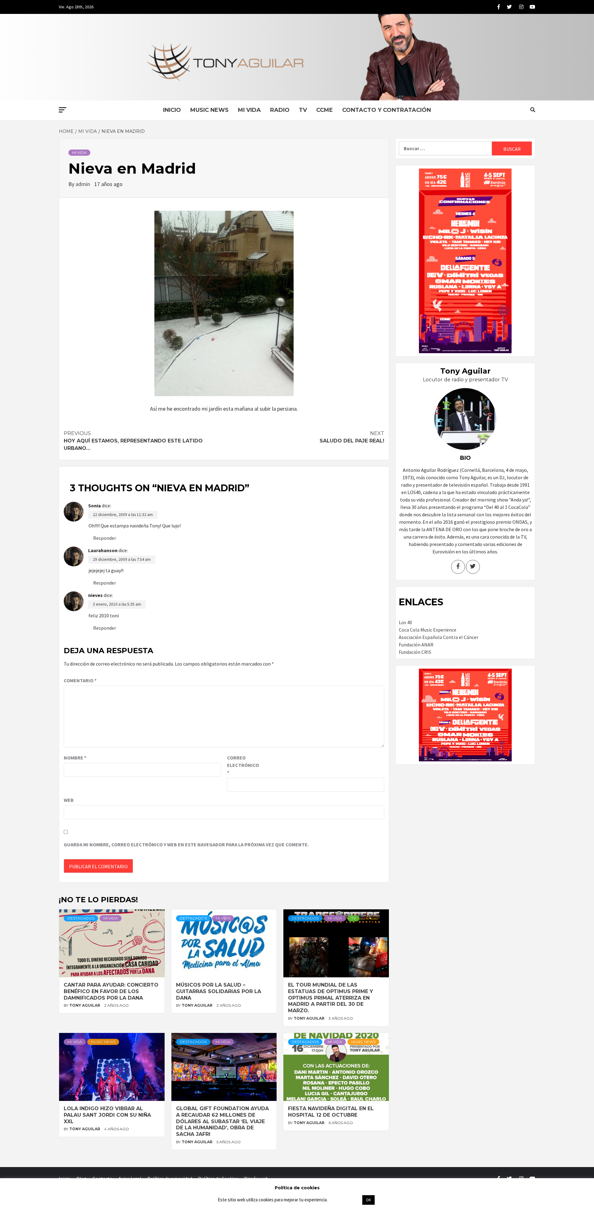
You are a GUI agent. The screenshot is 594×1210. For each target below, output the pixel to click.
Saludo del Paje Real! (352, 437)
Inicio (172, 110)
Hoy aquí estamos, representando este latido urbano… (133, 440)
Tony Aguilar (85, 1005)
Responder (104, 538)
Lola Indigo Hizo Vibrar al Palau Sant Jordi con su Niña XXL (107, 1115)
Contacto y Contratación (386, 110)
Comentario (80, 680)
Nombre (75, 758)
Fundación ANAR (416, 644)
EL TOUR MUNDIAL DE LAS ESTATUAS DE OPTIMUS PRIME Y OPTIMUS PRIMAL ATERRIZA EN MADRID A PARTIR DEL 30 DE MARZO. (330, 997)
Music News (209, 110)
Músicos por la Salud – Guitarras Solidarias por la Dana (218, 991)
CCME (324, 110)
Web (69, 800)
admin (83, 184)
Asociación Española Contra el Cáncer (438, 637)
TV (303, 110)
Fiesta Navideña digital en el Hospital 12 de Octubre (331, 1112)
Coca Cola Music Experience (427, 630)
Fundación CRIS (415, 652)
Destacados (80, 918)
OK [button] (368, 1200)
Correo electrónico (242, 765)
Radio (280, 110)
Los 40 (405, 622)
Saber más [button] (345, 1200)
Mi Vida (249, 110)
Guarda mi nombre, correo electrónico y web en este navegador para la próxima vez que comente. (186, 844)
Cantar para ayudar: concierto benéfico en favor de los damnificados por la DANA (111, 991)
